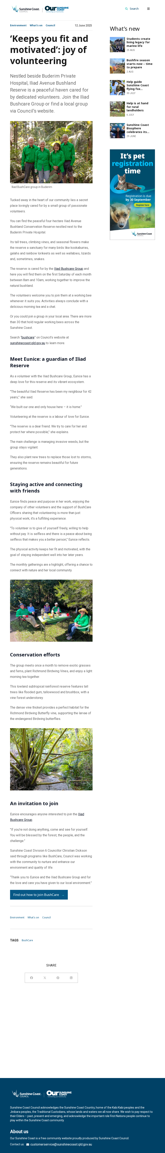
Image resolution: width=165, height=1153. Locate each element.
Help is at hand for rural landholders (126, 104)
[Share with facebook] (31, 978)
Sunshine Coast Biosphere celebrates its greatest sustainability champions (128, 128)
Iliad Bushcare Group (68, 269)
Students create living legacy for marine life (130, 40)
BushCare (27, 940)
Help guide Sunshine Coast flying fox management (129, 83)
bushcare (28, 337)
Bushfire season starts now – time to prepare (130, 61)
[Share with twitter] (45, 978)
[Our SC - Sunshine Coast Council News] (40, 8)
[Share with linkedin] (71, 978)
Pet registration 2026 (125, 152)
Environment (18, 25)
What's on (36, 25)
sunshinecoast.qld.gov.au (27, 343)
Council (50, 25)
